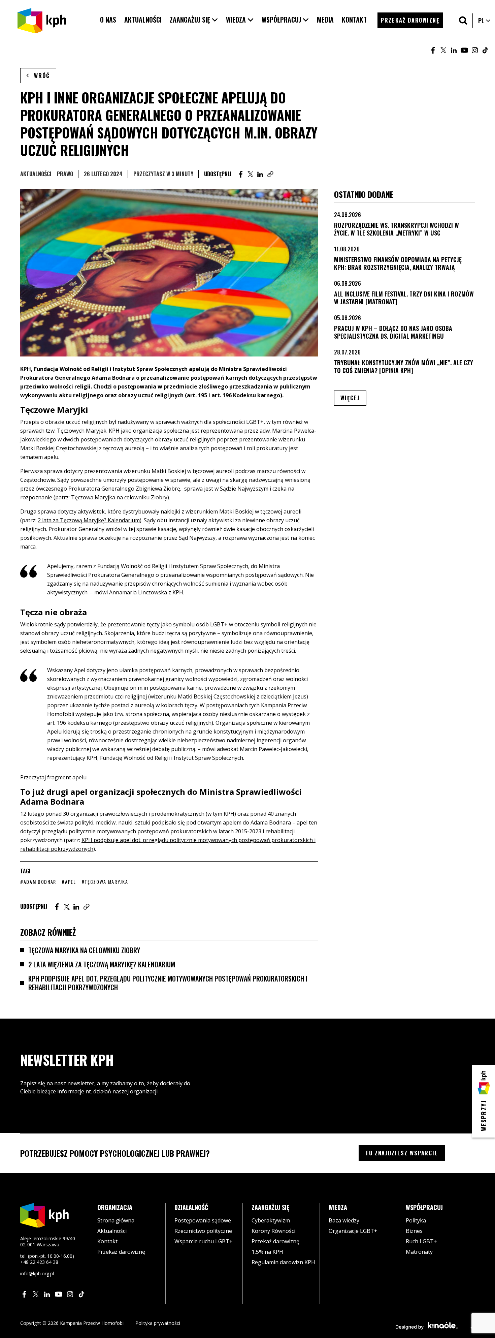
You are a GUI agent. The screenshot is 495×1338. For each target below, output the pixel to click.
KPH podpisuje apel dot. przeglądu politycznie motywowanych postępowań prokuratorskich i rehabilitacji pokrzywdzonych (167, 982)
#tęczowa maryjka (104, 881)
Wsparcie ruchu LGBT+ (203, 1241)
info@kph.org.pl (37, 1273)
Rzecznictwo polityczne (203, 1231)
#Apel (69, 881)
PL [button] (484, 20)
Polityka (416, 1220)
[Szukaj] (463, 20)
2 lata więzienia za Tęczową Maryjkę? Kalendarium (101, 964)
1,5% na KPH (267, 1251)
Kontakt (107, 1241)
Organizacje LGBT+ (353, 1231)
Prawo (65, 174)
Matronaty (419, 1251)
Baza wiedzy (344, 1220)
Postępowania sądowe (202, 1220)
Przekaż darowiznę (121, 1251)
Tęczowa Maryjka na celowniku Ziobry (84, 950)
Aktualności (36, 174)
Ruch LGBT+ (421, 1241)
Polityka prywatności (157, 1323)
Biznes (414, 1231)
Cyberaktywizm (271, 1220)
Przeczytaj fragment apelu (53, 777)
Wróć (42, 75)
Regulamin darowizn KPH (283, 1262)
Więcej (353, 398)
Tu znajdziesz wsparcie (401, 1153)
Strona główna (115, 1220)
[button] (194, 19)
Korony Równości (273, 1231)
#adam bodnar (38, 881)
